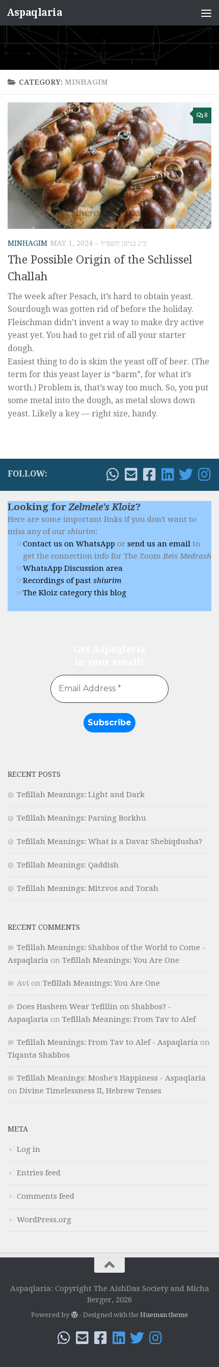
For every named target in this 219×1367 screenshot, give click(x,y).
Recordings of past (72, 580)
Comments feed (45, 1196)
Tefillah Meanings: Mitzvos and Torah (87, 888)
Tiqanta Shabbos (39, 1055)
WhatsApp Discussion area (73, 568)
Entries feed (39, 1172)
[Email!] (131, 474)
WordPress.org (44, 1219)
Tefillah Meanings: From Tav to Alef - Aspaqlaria (107, 1042)
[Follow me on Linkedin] (167, 474)
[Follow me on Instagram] (204, 474)
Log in (28, 1149)
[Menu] (206, 12)
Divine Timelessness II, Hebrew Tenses (90, 1090)
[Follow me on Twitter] (186, 474)
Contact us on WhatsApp (69, 543)
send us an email (158, 543)
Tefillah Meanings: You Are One (120, 960)
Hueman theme (164, 1315)
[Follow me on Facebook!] (149, 474)
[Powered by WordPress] (74, 1314)
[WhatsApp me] (112, 474)
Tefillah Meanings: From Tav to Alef (129, 1019)
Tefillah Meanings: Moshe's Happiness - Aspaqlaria (111, 1078)
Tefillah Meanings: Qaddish (68, 865)
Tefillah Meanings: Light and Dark (81, 794)
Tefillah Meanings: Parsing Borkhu (81, 818)
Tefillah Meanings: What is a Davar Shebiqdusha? (109, 841)
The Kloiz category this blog (74, 592)
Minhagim (27, 243)
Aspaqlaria (34, 12)
